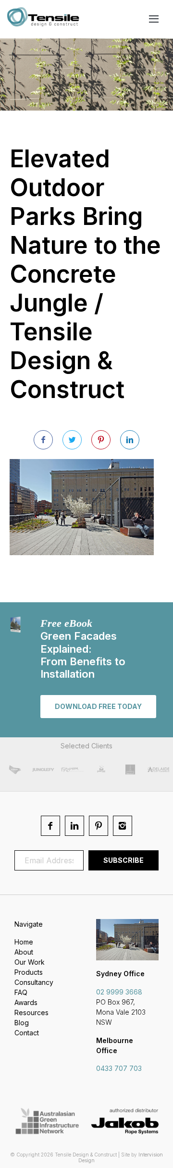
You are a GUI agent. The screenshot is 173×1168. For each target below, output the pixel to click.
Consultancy (33, 982)
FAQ (20, 992)
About (23, 952)
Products (28, 972)
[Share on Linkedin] (129, 439)
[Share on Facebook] (43, 439)
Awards (25, 1002)
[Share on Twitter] (72, 439)
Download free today (98, 706)
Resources (31, 1012)
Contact (26, 1033)
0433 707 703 (119, 1068)
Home (23, 942)
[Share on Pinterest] (101, 439)
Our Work (29, 962)
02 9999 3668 (119, 992)
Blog (21, 1023)
